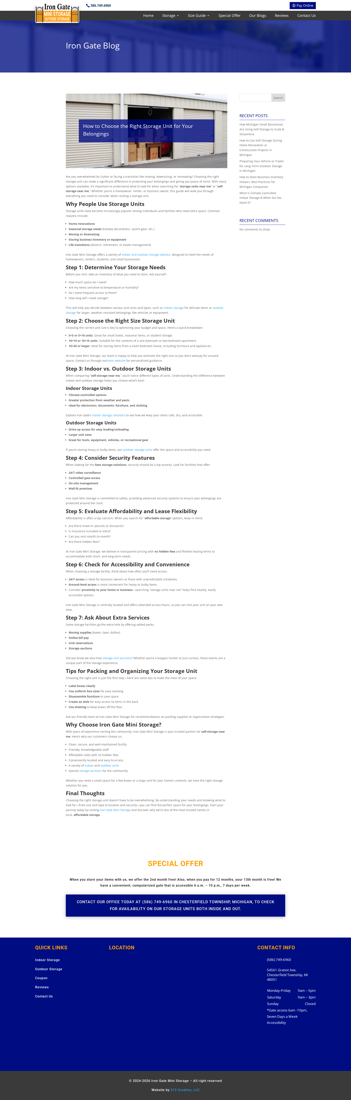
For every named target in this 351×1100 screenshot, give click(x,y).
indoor (89, 765)
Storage (168, 16)
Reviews (282, 16)
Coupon (41, 978)
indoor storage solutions (108, 415)
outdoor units (110, 765)
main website (116, 360)
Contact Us (306, 16)
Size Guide (197, 16)
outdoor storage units (137, 450)
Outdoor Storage (48, 969)
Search (278, 98)
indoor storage (174, 308)
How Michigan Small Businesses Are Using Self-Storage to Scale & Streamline (261, 129)
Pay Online (305, 5)
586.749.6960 (101, 5)
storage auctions (90, 771)
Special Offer (229, 16)
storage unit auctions (117, 658)
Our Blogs (257, 16)
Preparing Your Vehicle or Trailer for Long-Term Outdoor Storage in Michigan (261, 166)
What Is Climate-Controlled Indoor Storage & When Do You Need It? (260, 198)
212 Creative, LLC (185, 1090)
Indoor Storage (47, 960)
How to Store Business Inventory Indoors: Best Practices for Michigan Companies (261, 182)
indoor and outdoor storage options (146, 254)
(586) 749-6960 (279, 959)
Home (148, 16)
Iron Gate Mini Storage (115, 810)
